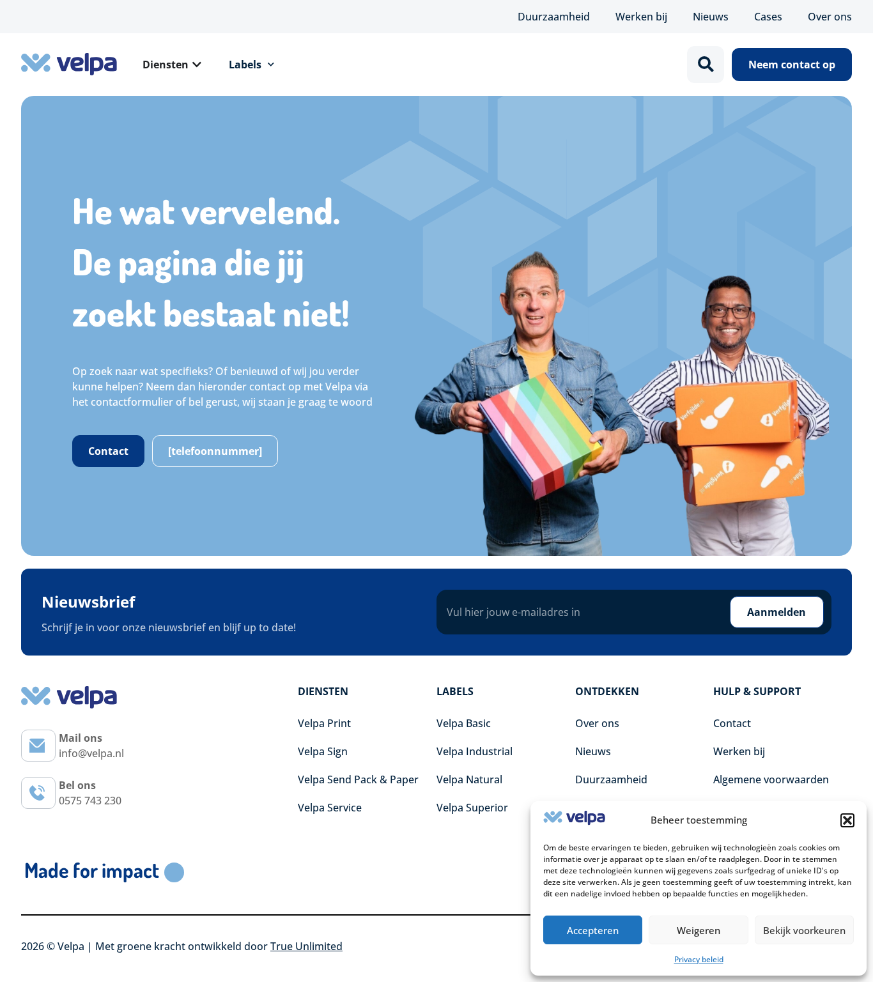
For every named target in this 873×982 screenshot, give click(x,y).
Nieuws (711, 16)
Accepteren (593, 930)
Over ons (830, 16)
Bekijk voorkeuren (804, 930)
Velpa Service (330, 807)
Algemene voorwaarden (771, 779)
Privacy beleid (698, 959)
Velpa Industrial (474, 751)
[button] (847, 820)
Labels (245, 64)
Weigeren (698, 930)
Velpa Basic (463, 723)
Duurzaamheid (554, 16)
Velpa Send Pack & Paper (358, 779)
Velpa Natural (469, 779)
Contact (732, 723)
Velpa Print (324, 723)
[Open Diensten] (197, 64)
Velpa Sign (323, 751)
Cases (768, 16)
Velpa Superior (472, 807)
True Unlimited (306, 946)
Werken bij (641, 16)
